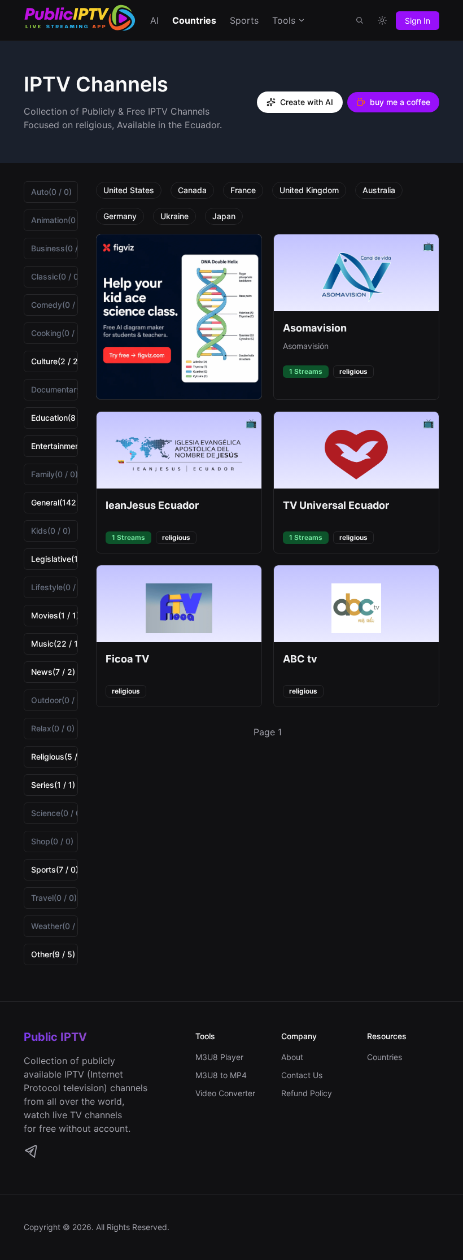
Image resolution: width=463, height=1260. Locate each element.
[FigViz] (179, 316)
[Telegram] (30, 1151)
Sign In (417, 20)
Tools (283, 20)
